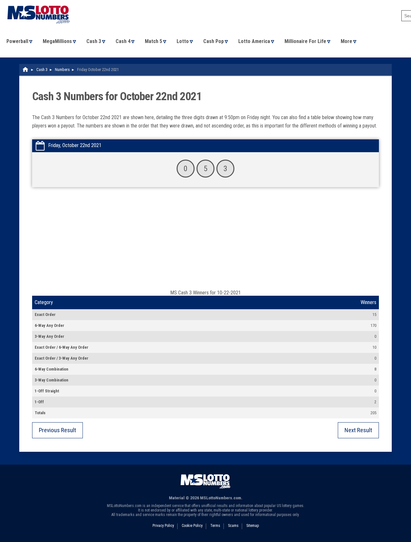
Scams (233, 525)
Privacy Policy (163, 525)
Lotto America (254, 41)
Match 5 (153, 41)
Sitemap (252, 525)
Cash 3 (93, 41)
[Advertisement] (205, 241)
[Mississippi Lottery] (25, 69)
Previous (57, 430)
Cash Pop (213, 41)
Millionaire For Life (305, 41)
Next (358, 430)
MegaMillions (57, 41)
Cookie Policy (192, 525)
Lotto (183, 41)
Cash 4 (123, 41)
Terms (215, 525)
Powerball (17, 41)
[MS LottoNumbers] (38, 3)
